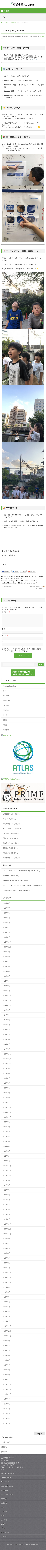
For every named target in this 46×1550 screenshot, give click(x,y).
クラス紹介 (4, 1490)
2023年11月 (7, 1059)
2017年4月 (6, 1423)
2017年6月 (6, 1414)
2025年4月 (6, 976)
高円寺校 (6, 730)
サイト (4, 641)
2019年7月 (6, 1297)
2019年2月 (6, 1316)
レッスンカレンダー (7, 1494)
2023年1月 (6, 1102)
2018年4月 (6, 1365)
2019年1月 (6, 1321)
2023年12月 (7, 1054)
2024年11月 (7, 1000)
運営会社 (4, 1447)
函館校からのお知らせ (10, 838)
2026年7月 (6, 908)
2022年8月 (6, 1127)
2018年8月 (6, 1345)
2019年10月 (7, 1282)
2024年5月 (6, 1030)
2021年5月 (6, 1200)
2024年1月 (6, 1049)
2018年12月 (7, 1326)
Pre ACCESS (5, 1482)
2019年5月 (6, 1302)
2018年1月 (6, 1379)
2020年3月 (6, 1258)
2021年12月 (7, 1166)
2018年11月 (7, 1331)
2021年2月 (6, 1214)
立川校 (5, 720)
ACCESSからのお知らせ (11, 814)
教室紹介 (4, 1499)
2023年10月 (7, 1063)
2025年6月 (6, 966)
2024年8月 (6, 1015)
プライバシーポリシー (8, 1437)
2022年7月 (6, 1132)
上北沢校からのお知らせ (11, 824)
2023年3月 (6, 1093)
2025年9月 (6, 952)
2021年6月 (6, 1195)
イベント (6, 691)
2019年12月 (7, 1273)
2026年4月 (6, 923)
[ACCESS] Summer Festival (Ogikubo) (16, 890)
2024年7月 (6, 1020)
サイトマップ (5, 1442)
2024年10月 (7, 1005)
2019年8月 (6, 1292)
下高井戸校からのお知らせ (12, 828)
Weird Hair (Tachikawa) (11, 875)
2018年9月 (6, 1341)
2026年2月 (6, 932)
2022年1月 (6, 1161)
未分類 (5, 715)
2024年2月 (6, 1044)
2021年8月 (6, 1185)
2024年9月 (6, 1010)
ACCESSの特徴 (6, 1478)
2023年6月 (6, 1083)
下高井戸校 (6, 700)
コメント (6, 612)
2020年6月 (6, 1253)
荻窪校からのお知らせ (10, 853)
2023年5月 (6, 1088)
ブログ (3, 1528)
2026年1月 (6, 937)
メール (5, 635)
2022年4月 (6, 1146)
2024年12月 (7, 996)
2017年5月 (6, 1418)
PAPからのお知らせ (9, 819)
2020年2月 (6, 1263)
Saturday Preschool (9, 686)
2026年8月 (6, 903)
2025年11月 (7, 947)
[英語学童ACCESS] (23, 4)
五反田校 (6, 705)
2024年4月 (6, 1034)
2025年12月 (7, 942)
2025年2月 (6, 986)
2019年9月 (6, 1287)
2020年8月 (6, 1243)
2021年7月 (6, 1190)
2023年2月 (6, 1098)
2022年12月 (7, 1107)
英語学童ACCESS (20, 1544)
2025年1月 (6, 991)
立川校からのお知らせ (10, 848)
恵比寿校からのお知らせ (11, 843)
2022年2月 (6, 1156)
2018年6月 (6, 1355)
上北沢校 (6, 696)
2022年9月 (6, 1122)
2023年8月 (6, 1073)
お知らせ (4, 1524)
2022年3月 (6, 1151)
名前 (4, 629)
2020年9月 (6, 1239)
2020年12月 (7, 1224)
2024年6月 (6, 1025)
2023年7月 (6, 1078)
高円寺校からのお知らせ (11, 858)
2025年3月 (6, 981)
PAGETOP (39, 1433)
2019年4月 (6, 1307)
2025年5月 (6, 971)
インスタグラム (6, 1532)
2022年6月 (6, 1136)
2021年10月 (7, 1175)
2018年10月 (7, 1336)
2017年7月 (6, 1409)
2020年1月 (6, 1268)
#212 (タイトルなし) (7, 1473)
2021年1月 (6, 1219)
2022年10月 (7, 1117)
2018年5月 (6, 1360)
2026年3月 (6, 927)
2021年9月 (6, 1180)
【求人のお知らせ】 (8, 586)
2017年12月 (7, 1384)
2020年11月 (7, 1229)
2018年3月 (6, 1370)
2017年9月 (6, 1399)
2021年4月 (6, 1204)
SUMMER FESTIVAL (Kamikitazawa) (15, 880)
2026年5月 (6, 918)
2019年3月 (6, 1311)
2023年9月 (6, 1068)
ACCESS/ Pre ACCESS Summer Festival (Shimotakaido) (22, 885)
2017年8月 (6, 1404)
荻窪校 (5, 725)
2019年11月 (7, 1277)
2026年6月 (6, 913)
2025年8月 (6, 957)
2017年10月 (7, 1394)
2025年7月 (6, 961)
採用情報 (4, 1452)
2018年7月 (6, 1350)
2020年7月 (6, 1248)
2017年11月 (7, 1389)
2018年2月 (6, 1375)
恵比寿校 (6, 710)
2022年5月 (6, 1141)
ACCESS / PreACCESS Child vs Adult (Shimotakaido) (21, 871)
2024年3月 (6, 1039)
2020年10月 (7, 1234)
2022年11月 (7, 1112)
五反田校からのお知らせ (11, 833)
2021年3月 (6, 1209)
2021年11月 (7, 1171)
